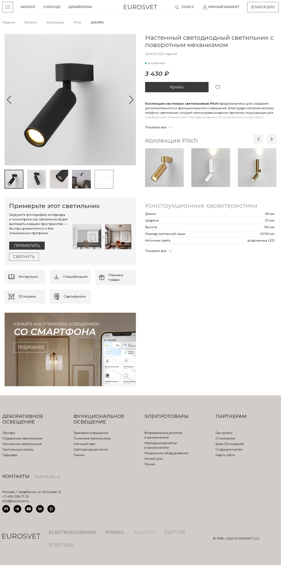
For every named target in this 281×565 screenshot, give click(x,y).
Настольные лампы (18, 449)
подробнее (31, 347)
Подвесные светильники (22, 438)
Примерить (27, 245)
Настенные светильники (22, 444)
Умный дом (153, 459)
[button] (9, 100)
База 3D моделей (229, 444)
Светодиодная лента (90, 449)
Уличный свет (84, 444)
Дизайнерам (80, 7)
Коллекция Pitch (171, 140)
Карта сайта (225, 455)
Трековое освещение (90, 433)
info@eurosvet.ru (15, 501)
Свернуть (24, 256)
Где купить (223, 433)
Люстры (8, 433)
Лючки (149, 464)
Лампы (79, 455)
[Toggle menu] (7, 7)
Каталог (28, 7)
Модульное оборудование (166, 453)
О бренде (52, 7)
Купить (177, 87)
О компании (225, 438)
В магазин (263, 7)
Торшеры (10, 455)
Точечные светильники (92, 438)
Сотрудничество (229, 449)
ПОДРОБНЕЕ (44, 477)
